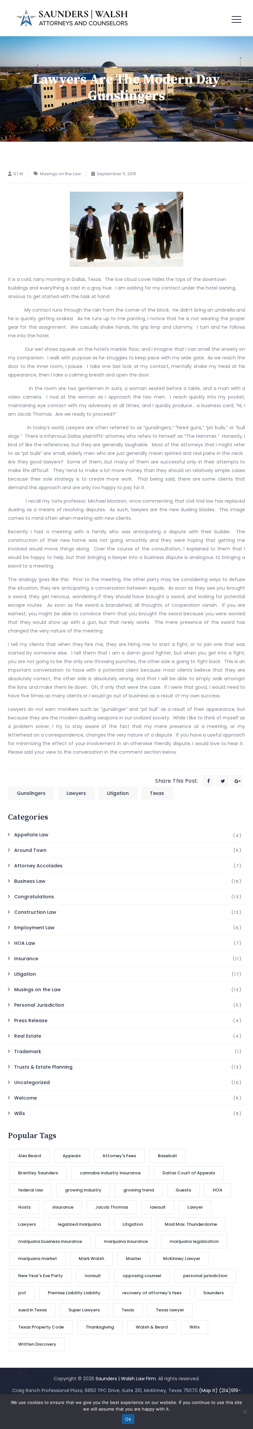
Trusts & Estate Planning (43, 1067)
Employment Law (34, 927)
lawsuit (158, 1207)
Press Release (30, 1020)
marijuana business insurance (50, 1241)
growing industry (83, 1190)
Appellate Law (31, 834)
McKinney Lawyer (181, 1258)
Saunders (213, 1293)
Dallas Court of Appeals (188, 1173)
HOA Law (24, 943)
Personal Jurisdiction (39, 1005)
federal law (30, 1190)
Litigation (118, 793)
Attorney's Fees (119, 1156)
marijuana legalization (194, 1241)
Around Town (30, 850)
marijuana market (37, 1258)
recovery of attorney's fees (152, 1293)
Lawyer (195, 1207)
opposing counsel (142, 1276)
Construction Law (35, 912)
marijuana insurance (126, 1241)
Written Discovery (37, 1344)
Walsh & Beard (152, 1327)
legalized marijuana (79, 1224)
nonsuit (93, 1276)
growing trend (138, 1190)
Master (133, 1258)
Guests (183, 1190)
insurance (62, 1207)
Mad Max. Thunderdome (191, 1224)
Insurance (26, 958)
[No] (244, 1411)
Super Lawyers (84, 1310)
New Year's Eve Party (40, 1276)
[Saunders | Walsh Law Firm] (72, 18)
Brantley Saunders (38, 1173)
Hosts (24, 1207)
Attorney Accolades (38, 865)
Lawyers (76, 793)
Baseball (167, 1156)
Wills (19, 1113)
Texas (157, 793)
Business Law (29, 881)
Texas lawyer (170, 1310)
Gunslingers (31, 793)
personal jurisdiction (205, 1276)
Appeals (72, 1156)
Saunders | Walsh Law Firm (126, 1378)
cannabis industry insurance (110, 1173)
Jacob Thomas (111, 1207)
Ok (128, 1419)
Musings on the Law (60, 174)
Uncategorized (32, 1082)
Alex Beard (29, 1156)
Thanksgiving (100, 1327)
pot (22, 1293)
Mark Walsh (91, 1258)
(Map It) (208, 1390)
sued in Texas (32, 1310)
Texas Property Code (41, 1327)
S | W (18, 174)
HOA (217, 1190)
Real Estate (27, 1036)
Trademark (27, 1051)
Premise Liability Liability (74, 1293)
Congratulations (34, 896)
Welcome (25, 1098)
